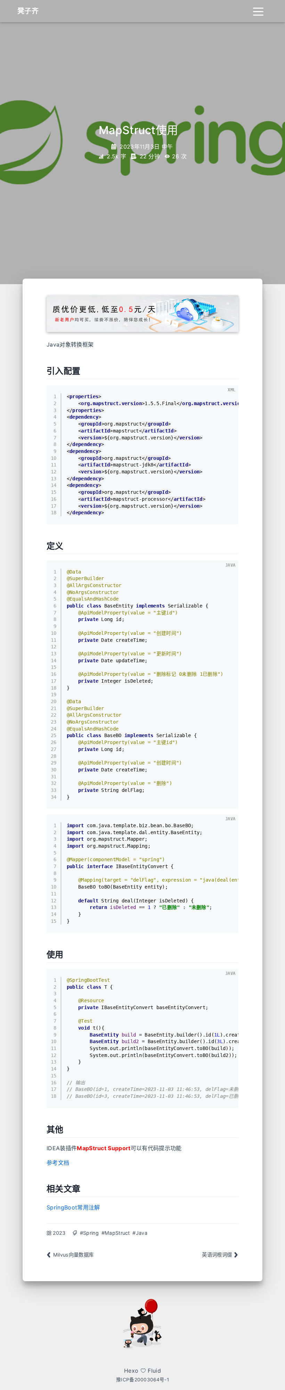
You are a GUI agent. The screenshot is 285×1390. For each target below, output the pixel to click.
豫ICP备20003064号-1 (142, 1379)
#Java (139, 1233)
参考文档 (58, 1162)
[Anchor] (84, 370)
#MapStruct (115, 1233)
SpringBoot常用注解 (73, 1207)
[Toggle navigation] (258, 11)
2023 (59, 1233)
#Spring (89, 1233)
